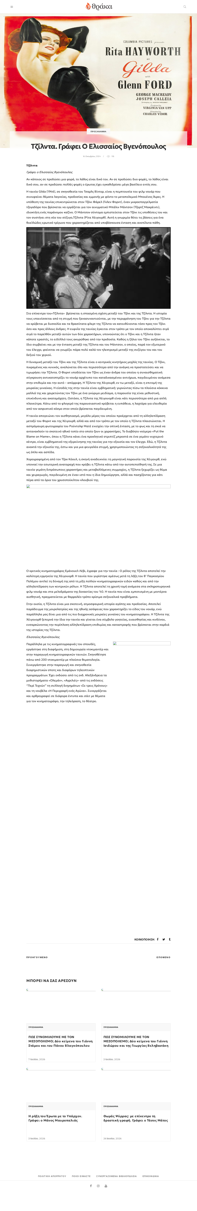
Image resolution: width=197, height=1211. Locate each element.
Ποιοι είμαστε (81, 1176)
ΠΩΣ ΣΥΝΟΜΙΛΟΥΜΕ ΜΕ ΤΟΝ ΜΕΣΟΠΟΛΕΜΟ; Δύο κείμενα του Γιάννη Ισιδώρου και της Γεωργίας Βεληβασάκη (136, 1041)
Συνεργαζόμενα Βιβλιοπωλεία (116, 1176)
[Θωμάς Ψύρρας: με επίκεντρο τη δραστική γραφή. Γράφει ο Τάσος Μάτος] (136, 1094)
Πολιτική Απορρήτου (52, 1176)
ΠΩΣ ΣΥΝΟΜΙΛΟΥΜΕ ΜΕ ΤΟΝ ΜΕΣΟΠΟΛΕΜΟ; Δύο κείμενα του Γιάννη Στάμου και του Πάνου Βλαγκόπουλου (60, 1041)
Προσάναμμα (98, 131)
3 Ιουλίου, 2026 (112, 1059)
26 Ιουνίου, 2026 (112, 1138)
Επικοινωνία (151, 1176)
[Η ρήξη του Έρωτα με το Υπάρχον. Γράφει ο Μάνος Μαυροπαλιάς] (61, 1094)
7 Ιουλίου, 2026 (36, 1059)
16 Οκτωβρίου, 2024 (92, 156)
